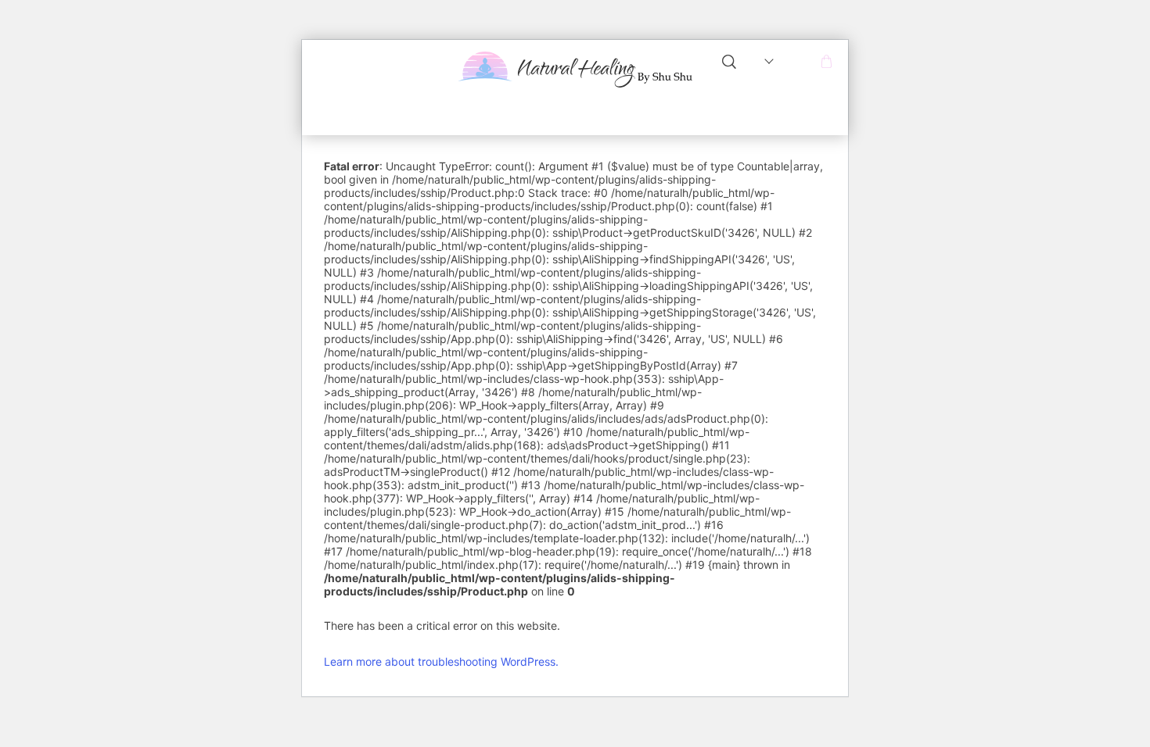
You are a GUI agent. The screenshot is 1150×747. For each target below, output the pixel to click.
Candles (635, 114)
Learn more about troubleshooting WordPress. (441, 661)
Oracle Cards (697, 123)
